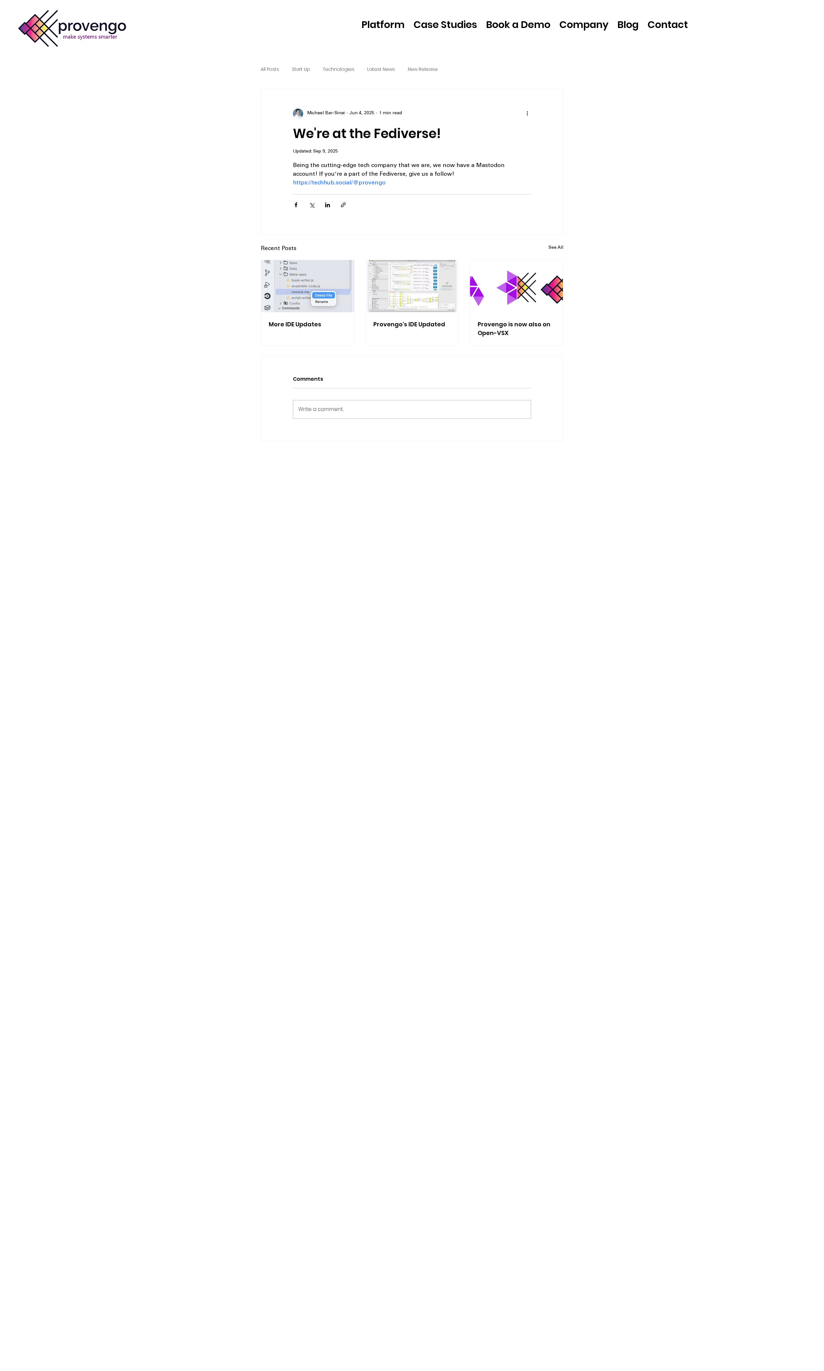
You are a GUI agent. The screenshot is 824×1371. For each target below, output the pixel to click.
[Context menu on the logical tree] (307, 286)
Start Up (301, 69)
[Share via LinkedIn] (327, 205)
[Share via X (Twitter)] (312, 205)
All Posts (270, 69)
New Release (423, 69)
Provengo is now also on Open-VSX (514, 328)
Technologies (338, 69)
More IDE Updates (295, 324)
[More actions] (527, 113)
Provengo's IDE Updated (409, 324)
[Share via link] (343, 205)
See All (555, 248)
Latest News (381, 69)
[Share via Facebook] (296, 205)
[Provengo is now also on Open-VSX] (516, 286)
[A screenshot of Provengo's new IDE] (412, 286)
